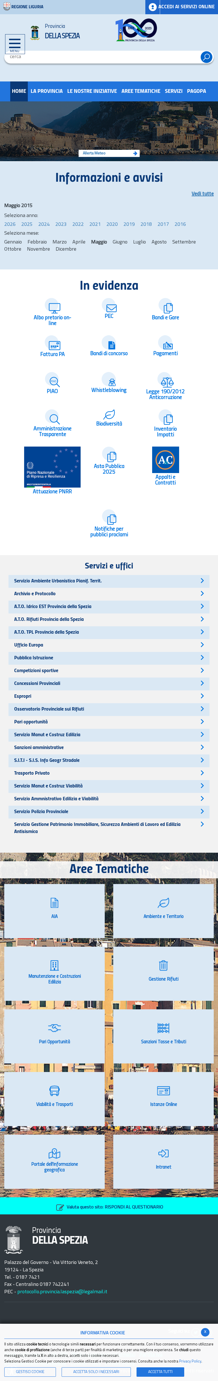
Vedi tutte (203, 194)
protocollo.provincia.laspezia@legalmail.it (62, 1292)
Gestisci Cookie (30, 1372)
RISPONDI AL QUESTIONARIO (134, 1207)
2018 (146, 224)
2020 (112, 224)
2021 (95, 224)
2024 (44, 224)
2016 (180, 224)
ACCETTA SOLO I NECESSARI (96, 1372)
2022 (78, 224)
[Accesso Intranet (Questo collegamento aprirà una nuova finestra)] (152, 7)
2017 (163, 224)
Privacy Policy (190, 1361)
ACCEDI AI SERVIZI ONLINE (186, 7)
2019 (129, 224)
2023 (61, 224)
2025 (27, 224)
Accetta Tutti (160, 1372)
